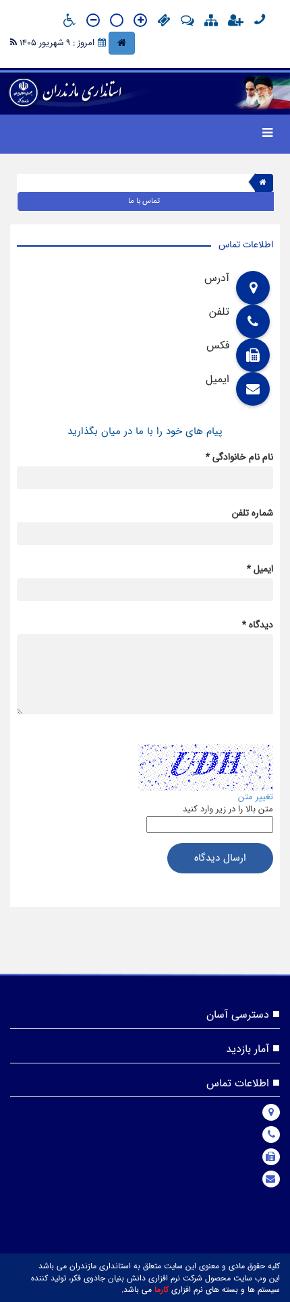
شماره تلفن (252, 513)
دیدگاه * (257, 624)
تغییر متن (255, 797)
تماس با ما (144, 201)
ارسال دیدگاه (220, 858)
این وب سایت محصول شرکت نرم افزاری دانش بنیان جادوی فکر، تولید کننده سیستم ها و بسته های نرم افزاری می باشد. (155, 1283)
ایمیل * (260, 569)
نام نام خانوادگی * (239, 457)
